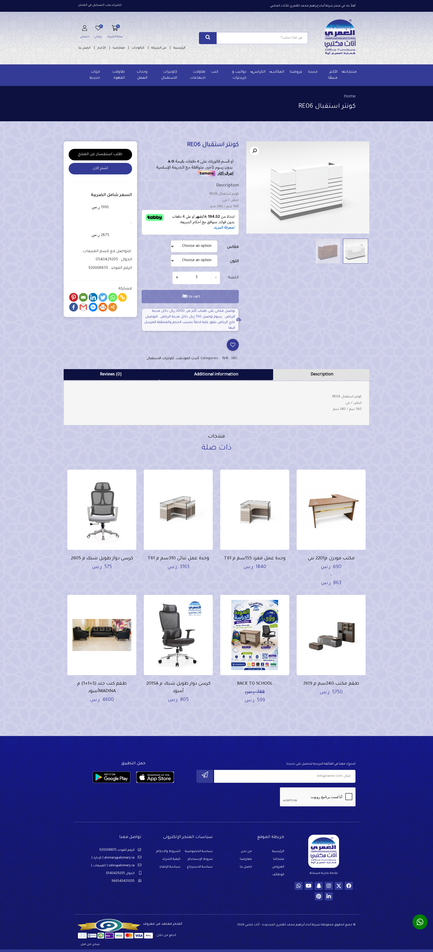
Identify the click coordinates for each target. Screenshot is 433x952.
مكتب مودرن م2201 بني (331, 558)
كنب (214, 72)
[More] (112, 307)
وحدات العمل (142, 75)
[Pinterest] (73, 297)
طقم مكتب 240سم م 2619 (331, 683)
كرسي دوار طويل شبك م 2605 (102, 558)
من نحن (246, 851)
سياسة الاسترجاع (200, 867)
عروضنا (296, 72)
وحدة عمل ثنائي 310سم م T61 (178, 558)
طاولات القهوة (118, 75)
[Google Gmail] (83, 307)
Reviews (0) (111, 374)
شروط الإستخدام (200, 859)
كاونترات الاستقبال (169, 75)
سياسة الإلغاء (170, 867)
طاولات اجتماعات (197, 75)
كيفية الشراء (171, 859)
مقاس (233, 247)
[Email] (83, 297)
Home (350, 96)
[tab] (322, 374)
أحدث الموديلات (187, 358)
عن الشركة (158, 48)
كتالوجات (138, 48)
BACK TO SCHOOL (255, 683)
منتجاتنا (350, 72)
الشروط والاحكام (168, 851)
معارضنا (119, 48)
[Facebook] (73, 307)
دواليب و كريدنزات (239, 75)
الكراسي (258, 72)
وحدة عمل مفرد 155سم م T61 (255, 558)
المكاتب (277, 72)
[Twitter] (102, 297)
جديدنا (312, 72)
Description (322, 374)
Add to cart (191, 297)
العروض (278, 867)
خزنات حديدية (94, 75)
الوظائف (278, 875)
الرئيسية (179, 48)
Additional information (216, 374)
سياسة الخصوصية (199, 851)
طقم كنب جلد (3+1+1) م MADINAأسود (102, 687)
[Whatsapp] (112, 297)
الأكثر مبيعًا (333, 75)
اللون (234, 261)
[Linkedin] (93, 297)
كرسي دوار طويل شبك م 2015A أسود (178, 687)
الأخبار (101, 48)
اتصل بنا (84, 48)
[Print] (102, 307)
